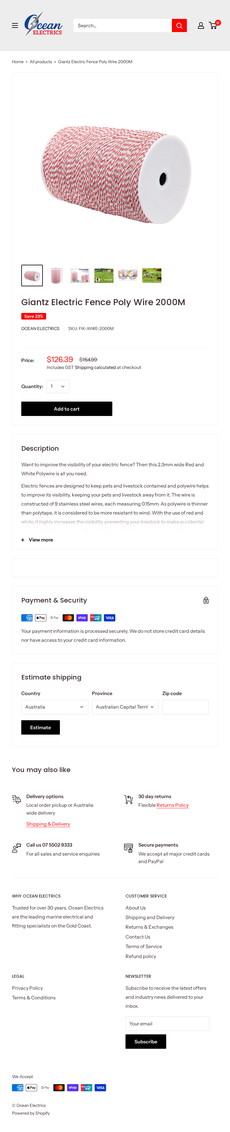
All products (41, 61)
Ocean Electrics (40, 328)
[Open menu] (15, 25)
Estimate (40, 727)
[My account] (201, 25)
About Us (135, 908)
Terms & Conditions (34, 998)
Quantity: (32, 386)
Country (30, 693)
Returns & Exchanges (149, 927)
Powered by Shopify (31, 1113)
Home (18, 61)
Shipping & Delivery (48, 824)
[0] (213, 25)
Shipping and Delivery (149, 917)
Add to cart (67, 409)
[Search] (179, 25)
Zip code (172, 693)
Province (102, 693)
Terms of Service (143, 946)
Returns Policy (173, 805)
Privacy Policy (27, 988)
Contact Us (137, 937)
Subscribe (145, 1042)
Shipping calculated (95, 367)
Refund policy (140, 956)
